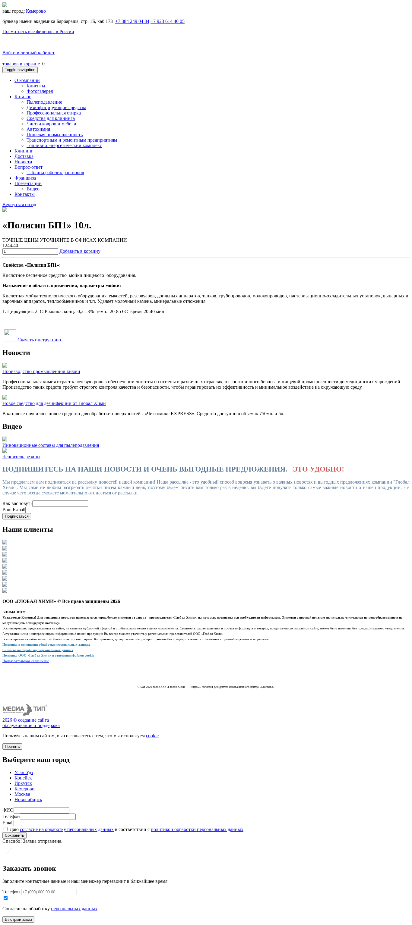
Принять (12, 746)
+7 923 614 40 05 (168, 21)
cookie (152, 735)
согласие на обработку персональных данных (67, 829)
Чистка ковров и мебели (51, 123)
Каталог (22, 96)
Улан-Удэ (23, 772)
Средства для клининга (51, 118)
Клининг (23, 150)
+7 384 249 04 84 (132, 21)
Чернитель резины (21, 456)
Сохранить (14, 835)
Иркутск (23, 783)
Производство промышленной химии (41, 371)
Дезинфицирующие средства (56, 107)
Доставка (23, 156)
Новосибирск (28, 799)
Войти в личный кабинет (28, 52)
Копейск (23, 777)
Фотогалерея (40, 91)
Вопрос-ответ (28, 167)
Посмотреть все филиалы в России (38, 31)
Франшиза (25, 177)
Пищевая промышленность (55, 134)
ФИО (8, 810)
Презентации (28, 183)
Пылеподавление (44, 102)
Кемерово (36, 11)
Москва (22, 794)
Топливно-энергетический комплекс (64, 145)
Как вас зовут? (17, 503)
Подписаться (17, 516)
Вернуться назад (19, 204)
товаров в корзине (21, 63)
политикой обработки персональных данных (197, 829)
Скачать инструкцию (39, 339)
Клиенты (36, 85)
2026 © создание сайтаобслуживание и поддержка (31, 722)
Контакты (24, 194)
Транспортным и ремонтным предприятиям (72, 140)
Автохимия (38, 129)
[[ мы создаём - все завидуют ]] (25, 714)
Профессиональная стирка (54, 112)
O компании (27, 80)
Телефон (11, 816)
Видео (33, 188)
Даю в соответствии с (125, 829)
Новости (23, 161)
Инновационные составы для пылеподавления (50, 445)
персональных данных (74, 908)
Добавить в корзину (79, 251)
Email (8, 822)
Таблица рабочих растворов (55, 172)
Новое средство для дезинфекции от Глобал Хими (54, 403)
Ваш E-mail (13, 509)
